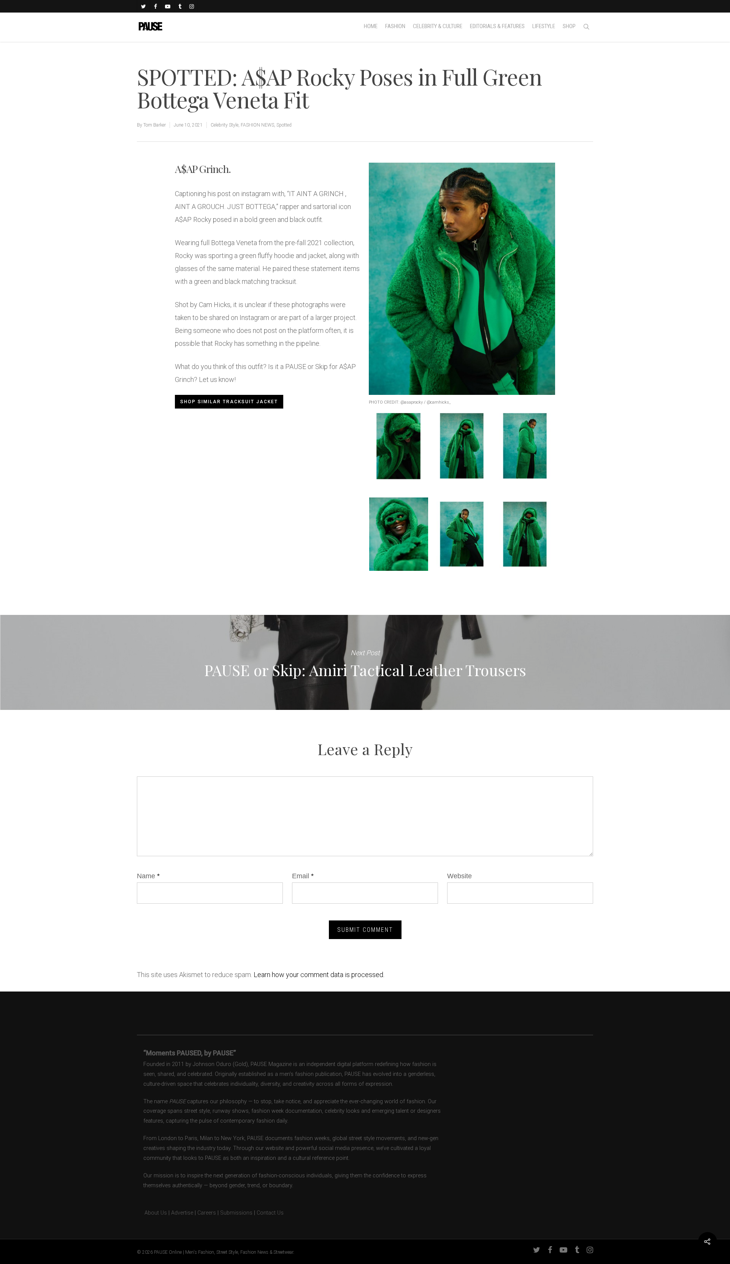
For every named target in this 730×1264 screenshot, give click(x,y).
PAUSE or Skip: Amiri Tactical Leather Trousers (365, 662)
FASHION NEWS (257, 125)
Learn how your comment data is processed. (319, 975)
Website (459, 876)
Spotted (284, 125)
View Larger (398, 438)
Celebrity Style (224, 125)
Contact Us (270, 1213)
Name (148, 876)
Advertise (182, 1213)
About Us (152, 1213)
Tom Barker (154, 125)
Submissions (236, 1213)
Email (303, 876)
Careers (206, 1213)
